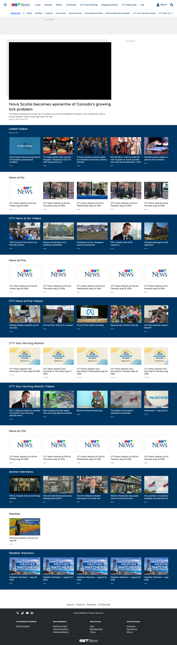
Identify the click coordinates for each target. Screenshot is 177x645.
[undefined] (24, 152)
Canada (48, 5)
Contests (49, 13)
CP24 (92, 626)
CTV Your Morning (89, 5)
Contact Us (80, 604)
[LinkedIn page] (32, 612)
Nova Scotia (61, 13)
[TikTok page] (22, 612)
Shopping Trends (109, 5)
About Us (70, 604)
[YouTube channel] (27, 612)
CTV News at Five (166, 13)
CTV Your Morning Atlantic (144, 13)
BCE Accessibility (23, 626)
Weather (38, 13)
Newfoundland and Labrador (118, 13)
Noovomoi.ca (132, 629)
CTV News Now (129, 5)
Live (142, 5)
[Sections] (5, 4)
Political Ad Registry (61, 632)
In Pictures (71, 5)
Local (37, 5)
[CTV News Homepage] (21, 4)
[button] (163, 152)
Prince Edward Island (94, 13)
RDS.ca (130, 632)
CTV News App (104, 604)
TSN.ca (93, 632)
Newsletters (91, 604)
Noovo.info (131, 626)
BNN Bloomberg (96, 629)
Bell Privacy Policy (60, 626)
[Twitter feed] (17, 612)
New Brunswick (75, 13)
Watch (59, 5)
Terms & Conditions (60, 629)
